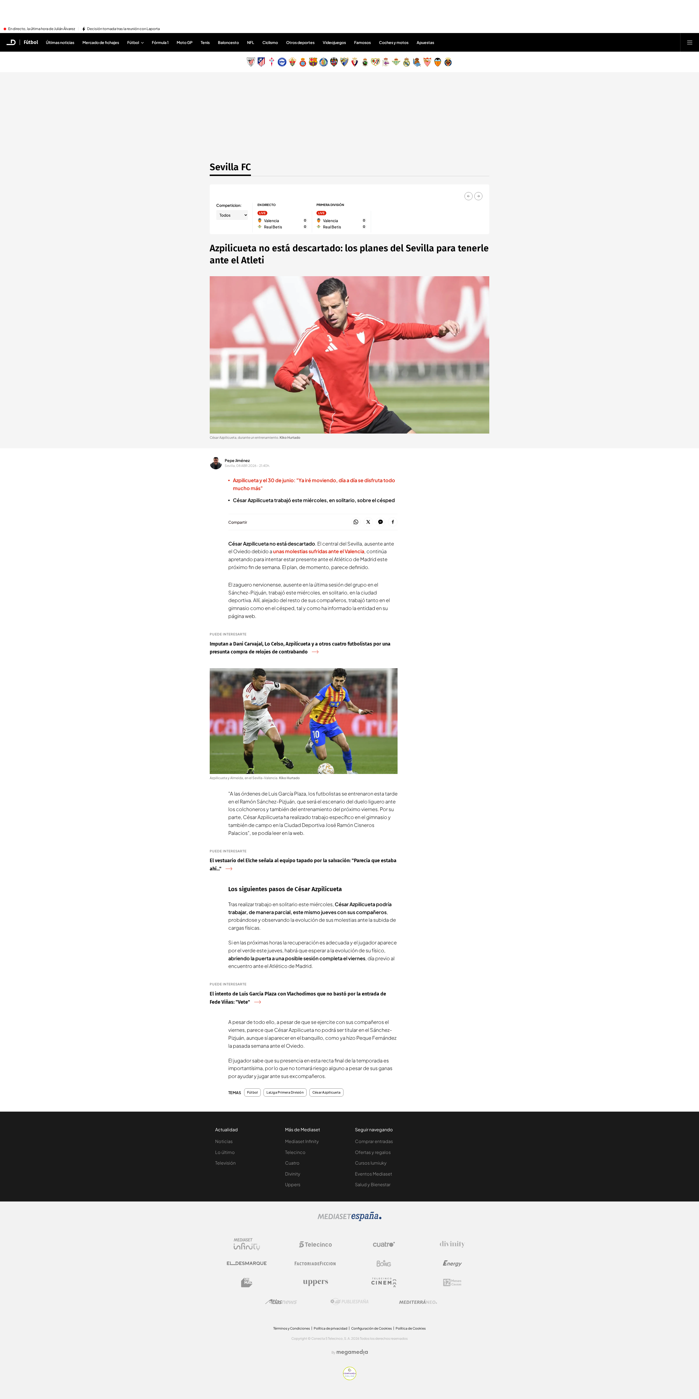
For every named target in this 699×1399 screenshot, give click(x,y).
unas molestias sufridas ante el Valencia (318, 551)
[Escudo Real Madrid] (406, 62)
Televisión (225, 1163)
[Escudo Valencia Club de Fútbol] (437, 62)
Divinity (292, 1174)
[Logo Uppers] (315, 1282)
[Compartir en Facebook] (393, 522)
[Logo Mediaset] (349, 1220)
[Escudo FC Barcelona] (313, 62)
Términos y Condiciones (291, 1328)
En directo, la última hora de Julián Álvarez (41, 29)
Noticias (224, 1141)
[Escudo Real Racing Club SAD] (365, 62)
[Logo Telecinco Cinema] (383, 1282)
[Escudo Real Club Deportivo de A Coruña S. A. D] (385, 62)
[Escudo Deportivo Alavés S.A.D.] (282, 62)
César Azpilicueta (326, 1092)
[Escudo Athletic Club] (251, 62)
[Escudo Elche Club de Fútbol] (292, 62)
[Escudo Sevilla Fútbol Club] (427, 62)
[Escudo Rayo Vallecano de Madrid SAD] (375, 62)
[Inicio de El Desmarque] (11, 42)
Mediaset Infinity (302, 1141)
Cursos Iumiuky (371, 1163)
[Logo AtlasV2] (281, 1301)
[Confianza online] (349, 1379)
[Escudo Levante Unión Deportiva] (334, 62)
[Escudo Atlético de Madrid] (261, 62)
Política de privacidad (330, 1328)
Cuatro (292, 1163)
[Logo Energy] (452, 1263)
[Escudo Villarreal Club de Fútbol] (448, 62)
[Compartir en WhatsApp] (356, 522)
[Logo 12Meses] (452, 1282)
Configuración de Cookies (371, 1328)
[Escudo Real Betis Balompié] (396, 62)
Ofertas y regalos (373, 1152)
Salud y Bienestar (372, 1184)
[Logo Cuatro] (384, 1244)
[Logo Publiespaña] (349, 1302)
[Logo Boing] (384, 1263)
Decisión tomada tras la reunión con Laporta (123, 29)
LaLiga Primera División (285, 1092)
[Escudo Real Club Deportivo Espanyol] (302, 62)
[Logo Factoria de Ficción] (315, 1263)
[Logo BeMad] (247, 1282)
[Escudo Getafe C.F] (323, 62)
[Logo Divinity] (452, 1244)
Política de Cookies (411, 1328)
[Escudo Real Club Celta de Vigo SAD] (271, 62)
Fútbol (31, 42)
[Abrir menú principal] (689, 42)
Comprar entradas (374, 1141)
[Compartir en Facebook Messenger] (380, 522)
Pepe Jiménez (237, 460)
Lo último (225, 1152)
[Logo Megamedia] (352, 1352)
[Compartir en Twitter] (368, 522)
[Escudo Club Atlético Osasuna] (354, 62)
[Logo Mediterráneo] (418, 1302)
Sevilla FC (230, 167)
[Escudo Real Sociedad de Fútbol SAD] (417, 62)
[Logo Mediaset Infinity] (247, 1244)
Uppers (292, 1184)
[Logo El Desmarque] (246, 1263)
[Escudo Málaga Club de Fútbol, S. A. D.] (344, 62)
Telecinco (295, 1152)
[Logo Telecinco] (315, 1244)
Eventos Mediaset (373, 1174)
